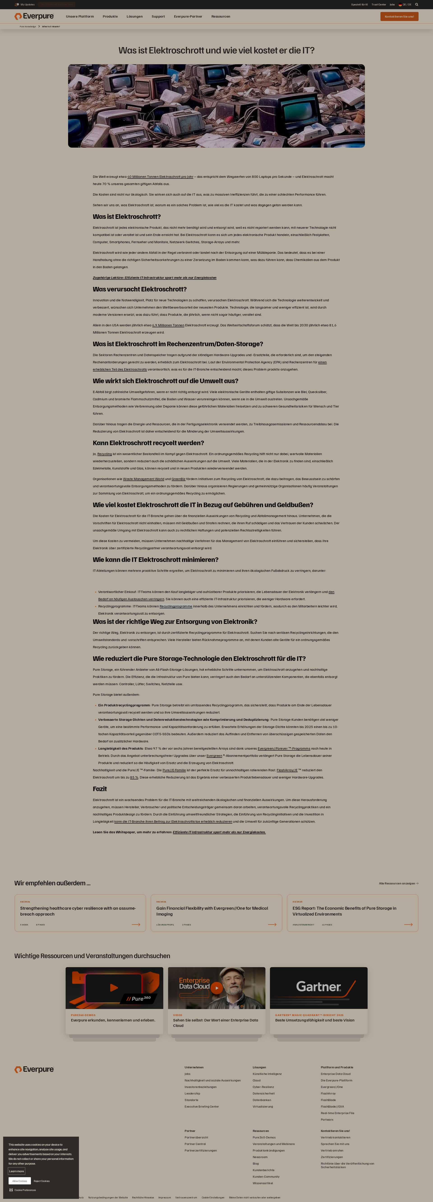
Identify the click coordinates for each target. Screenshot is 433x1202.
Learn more (16, 1171)
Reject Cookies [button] (42, 1181)
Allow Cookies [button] (19, 1181)
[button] (23, 1189)
